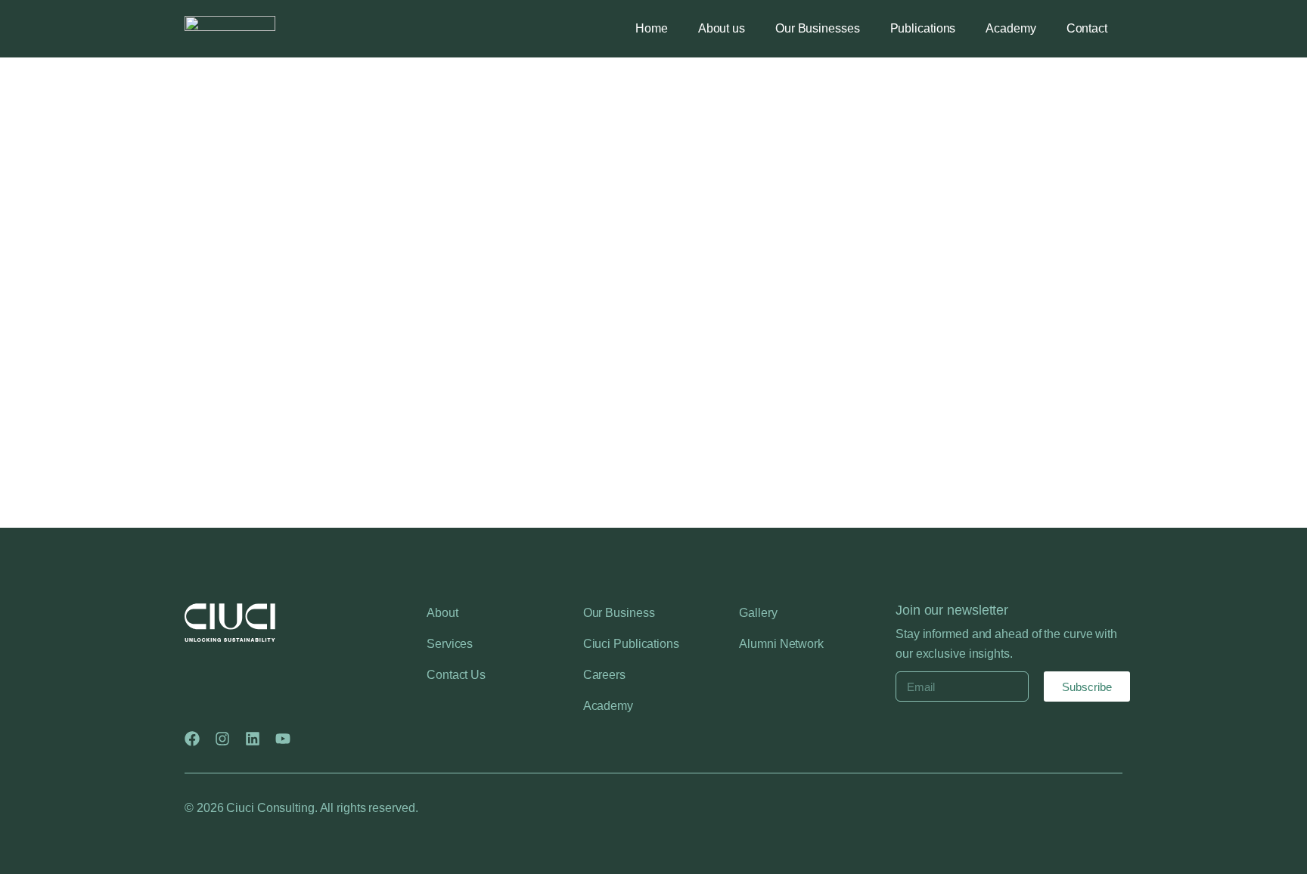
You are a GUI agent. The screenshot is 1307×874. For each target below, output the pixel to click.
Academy (1010, 28)
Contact (1086, 28)
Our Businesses (817, 28)
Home (651, 28)
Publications (923, 28)
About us (721, 28)
